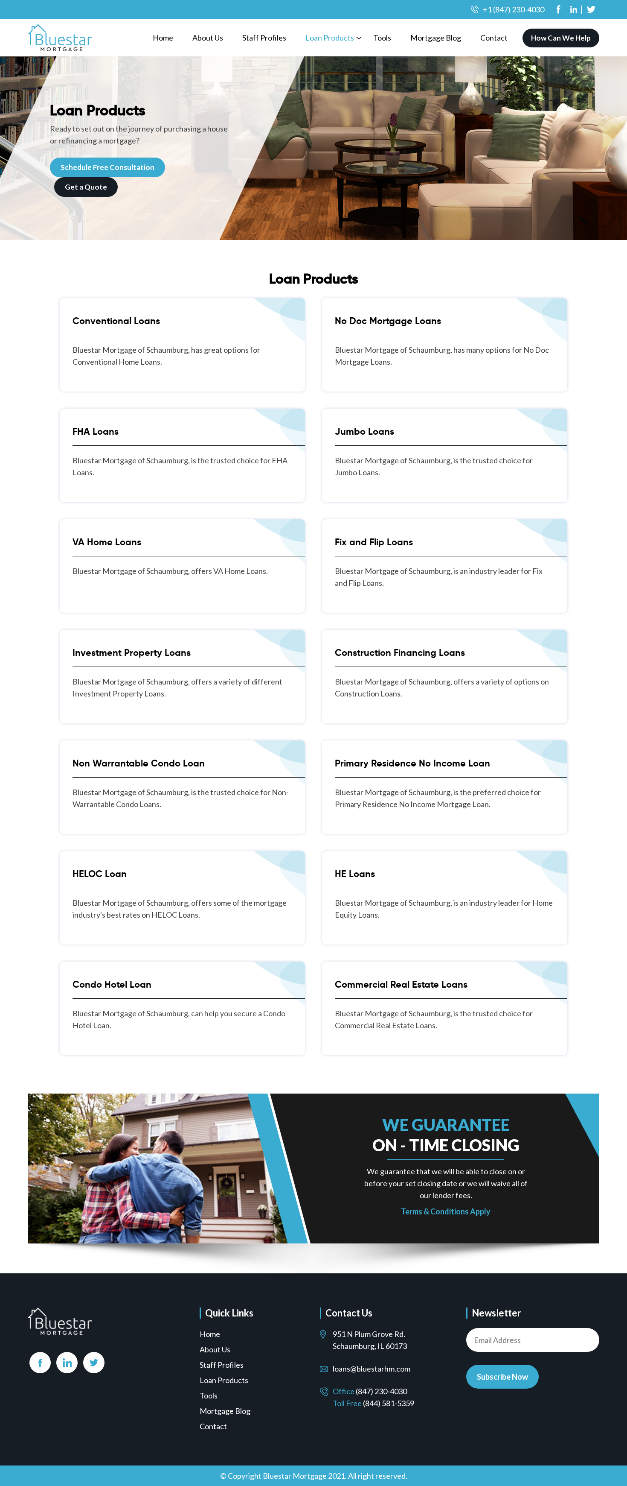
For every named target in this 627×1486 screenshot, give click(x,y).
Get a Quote (86, 186)
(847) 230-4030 (381, 1391)
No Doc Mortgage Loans (388, 321)
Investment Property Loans (132, 652)
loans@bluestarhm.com (371, 1368)
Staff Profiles (264, 37)
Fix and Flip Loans (374, 542)
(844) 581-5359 (388, 1403)
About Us (207, 37)
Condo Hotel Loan (112, 984)
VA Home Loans (107, 542)
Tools (382, 37)
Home (163, 37)
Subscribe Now (502, 1376)
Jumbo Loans (364, 431)
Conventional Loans (116, 321)
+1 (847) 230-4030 (513, 9)
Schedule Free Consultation (107, 167)
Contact (494, 37)
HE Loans (355, 874)
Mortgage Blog (435, 37)
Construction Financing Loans (400, 652)
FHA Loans (96, 431)
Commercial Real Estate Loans (401, 984)
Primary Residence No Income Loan (412, 763)
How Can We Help (561, 37)
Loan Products (329, 37)
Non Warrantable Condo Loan (139, 763)
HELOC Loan (100, 874)
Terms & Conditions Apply (446, 1211)
